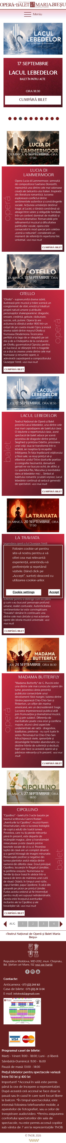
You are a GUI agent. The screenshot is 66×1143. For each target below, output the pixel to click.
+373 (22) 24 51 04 (35, 989)
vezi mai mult (34, 240)
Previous (5, 924)
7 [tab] (41, 118)
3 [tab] (20, 118)
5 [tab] (30, 118)
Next (59, 924)
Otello (27, 294)
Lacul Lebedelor (39, 416)
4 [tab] (25, 118)
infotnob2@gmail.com (26, 994)
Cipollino (27, 810)
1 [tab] (9, 118)
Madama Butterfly (38, 677)
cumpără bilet (33, 100)
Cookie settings (23, 592)
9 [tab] (51, 118)
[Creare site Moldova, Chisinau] (33, 1140)
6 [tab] (35, 118)
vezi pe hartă (43, 964)
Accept (54, 592)
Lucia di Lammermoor (38, 173)
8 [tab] (46, 118)
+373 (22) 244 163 (30, 985)
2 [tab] (14, 118)
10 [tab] (57, 118)
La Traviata (27, 538)
